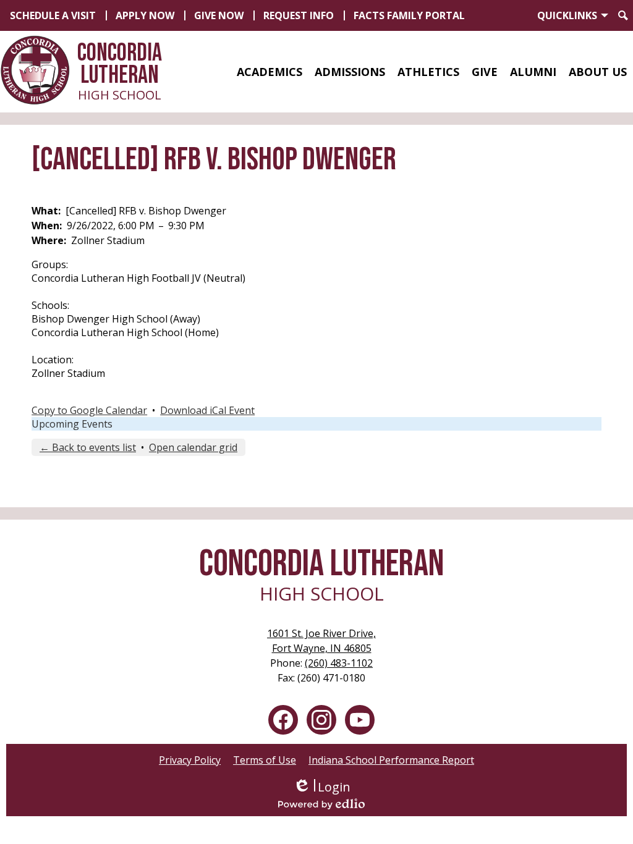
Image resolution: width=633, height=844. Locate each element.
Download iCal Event (207, 410)
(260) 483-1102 (339, 663)
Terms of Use (264, 760)
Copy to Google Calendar (89, 410)
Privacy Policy (190, 760)
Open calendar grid (193, 447)
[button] (269, 71)
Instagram (321, 720)
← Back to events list (88, 447)
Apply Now (145, 15)
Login (321, 787)
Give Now (219, 15)
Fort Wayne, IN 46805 (321, 641)
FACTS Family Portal (409, 15)
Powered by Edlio (321, 804)
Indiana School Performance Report (391, 760)
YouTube (360, 720)
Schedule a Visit (53, 15)
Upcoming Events (72, 424)
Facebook (283, 720)
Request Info (298, 15)
